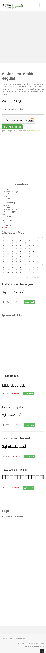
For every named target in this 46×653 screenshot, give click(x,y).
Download (30, 302)
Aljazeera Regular (12, 407)
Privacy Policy (21, 644)
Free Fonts (33, 646)
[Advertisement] (23, 36)
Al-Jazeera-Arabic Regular (18, 284)
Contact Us (41, 646)
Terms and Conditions (33, 131)
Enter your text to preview (12, 109)
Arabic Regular (11, 375)
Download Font (13, 126)
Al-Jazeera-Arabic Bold (16, 438)
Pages (42, 644)
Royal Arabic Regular (14, 470)
